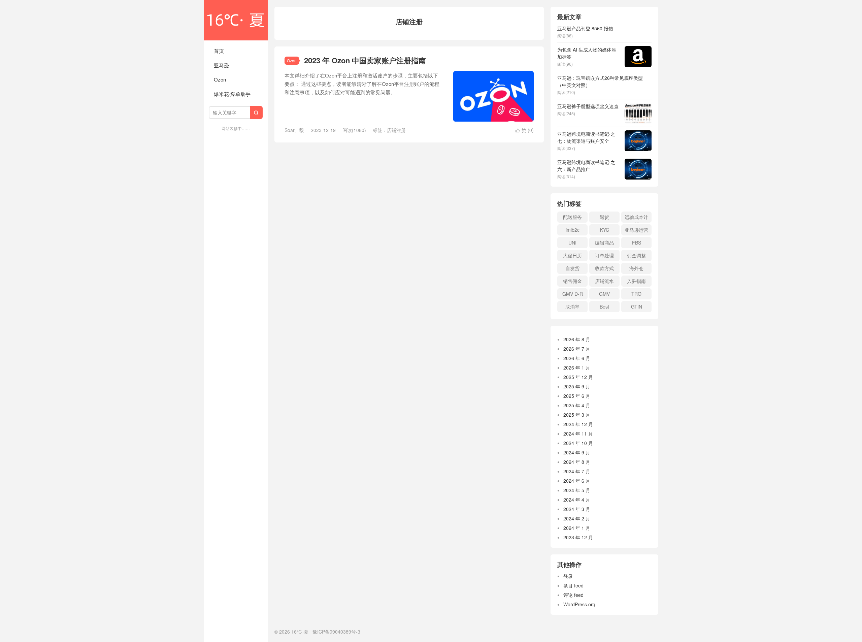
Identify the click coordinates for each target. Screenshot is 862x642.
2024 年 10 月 (578, 443)
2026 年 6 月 (576, 358)
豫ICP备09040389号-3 (336, 631)
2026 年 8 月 (576, 339)
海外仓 (636, 268)
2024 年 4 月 (576, 499)
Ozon (220, 79)
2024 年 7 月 (576, 471)
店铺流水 (604, 281)
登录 (568, 576)
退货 (604, 217)
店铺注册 (396, 130)
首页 (219, 50)
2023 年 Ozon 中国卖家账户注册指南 (365, 60)
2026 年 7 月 (576, 348)
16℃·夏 (236, 20)
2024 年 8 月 (576, 461)
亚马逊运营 (636, 229)
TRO (636, 293)
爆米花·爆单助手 (232, 93)
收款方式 (604, 268)
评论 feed (573, 594)
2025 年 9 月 (576, 386)
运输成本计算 (636, 218)
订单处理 (604, 255)
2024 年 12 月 (578, 424)
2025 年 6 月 (576, 395)
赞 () (525, 130)
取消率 (572, 306)
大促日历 (572, 255)
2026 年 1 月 (576, 367)
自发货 (572, 268)
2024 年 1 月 (576, 527)
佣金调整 (636, 255)
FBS (636, 242)
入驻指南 (636, 281)
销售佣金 (572, 281)
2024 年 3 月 (576, 509)
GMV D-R (572, 293)
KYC (604, 229)
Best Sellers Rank (604, 307)
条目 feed (573, 585)
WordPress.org (579, 604)
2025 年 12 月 (578, 377)
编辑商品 (604, 242)
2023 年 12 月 (578, 537)
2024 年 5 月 (576, 490)
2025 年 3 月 (576, 414)
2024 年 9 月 (576, 452)
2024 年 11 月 (578, 433)
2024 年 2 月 (576, 518)
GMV (604, 293)
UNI (572, 242)
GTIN (636, 306)
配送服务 (572, 217)
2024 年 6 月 (576, 480)
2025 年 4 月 (576, 405)
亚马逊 (221, 65)
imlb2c (572, 229)
